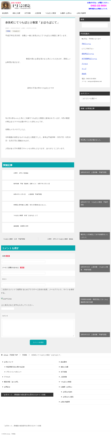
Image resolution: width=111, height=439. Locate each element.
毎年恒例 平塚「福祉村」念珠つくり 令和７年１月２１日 (32, 183)
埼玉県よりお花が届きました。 (91, 140)
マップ (84, 69)
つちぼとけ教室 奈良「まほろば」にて (26, 215)
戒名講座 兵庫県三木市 (22, 226)
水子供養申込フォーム (89, 58)
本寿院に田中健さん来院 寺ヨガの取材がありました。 (30, 205)
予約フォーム (86, 44)
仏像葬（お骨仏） (66, 13)
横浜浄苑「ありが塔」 (11, 382)
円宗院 (8, 31)
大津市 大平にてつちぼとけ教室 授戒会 (60, 239)
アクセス (85, 64)
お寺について (8, 362)
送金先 (84, 74)
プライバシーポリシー (13, 372)
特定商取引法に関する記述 (15, 367)
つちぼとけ (16, 31)
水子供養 (27, 13)
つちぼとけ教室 (50, 13)
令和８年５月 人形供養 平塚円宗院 (93, 334)
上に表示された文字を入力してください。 (18, 305)
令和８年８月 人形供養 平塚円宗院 (93, 172)
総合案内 (5, 13)
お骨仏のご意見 (68, 397)
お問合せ (7, 387)
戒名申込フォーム (88, 54)
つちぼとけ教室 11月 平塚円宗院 (14, 239)
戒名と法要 (16, 13)
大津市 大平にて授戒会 (22, 173)
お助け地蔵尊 (81, 13)
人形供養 (38, 13)
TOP (11, 355)
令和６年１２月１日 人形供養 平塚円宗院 (28, 194)
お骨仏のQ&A (67, 392)
